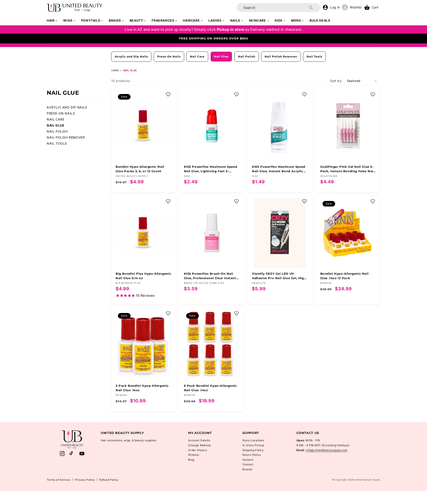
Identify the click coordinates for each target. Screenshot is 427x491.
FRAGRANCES (163, 20)
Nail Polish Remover (281, 56)
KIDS (278, 20)
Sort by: (336, 81)
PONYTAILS (90, 20)
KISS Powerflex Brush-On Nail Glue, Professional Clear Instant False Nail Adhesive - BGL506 (210, 276)
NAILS (235, 20)
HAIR (50, 20)
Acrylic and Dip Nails (131, 56)
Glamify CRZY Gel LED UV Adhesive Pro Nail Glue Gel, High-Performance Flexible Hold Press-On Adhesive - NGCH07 (279, 276)
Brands (247, 469)
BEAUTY (136, 20)
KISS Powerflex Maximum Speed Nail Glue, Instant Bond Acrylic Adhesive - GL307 (278, 169)
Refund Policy (109, 479)
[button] (52, 20)
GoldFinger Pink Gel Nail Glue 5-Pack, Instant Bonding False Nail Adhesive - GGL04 (347, 169)
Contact (247, 464)
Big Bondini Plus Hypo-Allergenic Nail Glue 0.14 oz (143, 276)
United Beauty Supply (367, 479)
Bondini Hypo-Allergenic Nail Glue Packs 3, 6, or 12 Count (140, 169)
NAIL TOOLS (57, 143)
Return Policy (251, 454)
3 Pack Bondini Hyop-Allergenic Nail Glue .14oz (142, 388)
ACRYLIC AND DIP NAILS (67, 107)
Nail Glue (221, 56)
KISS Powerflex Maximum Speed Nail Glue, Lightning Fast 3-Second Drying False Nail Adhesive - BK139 (210, 169)
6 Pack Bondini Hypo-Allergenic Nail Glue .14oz (210, 388)
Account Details (199, 440)
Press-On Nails (169, 56)
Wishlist (193, 454)
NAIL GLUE (55, 125)
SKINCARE (257, 20)
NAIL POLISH (57, 131)
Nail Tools (314, 56)
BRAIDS (115, 20)
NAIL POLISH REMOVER (66, 137)
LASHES (215, 20)
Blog (191, 459)
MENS (296, 20)
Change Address (199, 445)
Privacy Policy (85, 479)
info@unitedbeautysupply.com (326, 450)
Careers (248, 459)
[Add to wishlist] (168, 94)
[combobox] (278, 7)
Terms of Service (58, 479)
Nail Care (197, 56)
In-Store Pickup (253, 445)
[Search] (311, 7)
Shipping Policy (253, 450)
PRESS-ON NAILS (61, 113)
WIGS (67, 20)
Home (115, 70)
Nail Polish (246, 56)
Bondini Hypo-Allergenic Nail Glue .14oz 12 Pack (344, 276)
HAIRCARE (191, 20)
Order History (197, 450)
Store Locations (253, 440)
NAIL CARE (55, 119)
